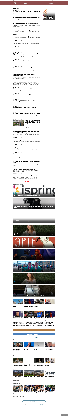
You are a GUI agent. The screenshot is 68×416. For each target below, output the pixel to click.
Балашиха (15, 10)
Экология (36, 0)
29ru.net (14, 310)
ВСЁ (29, 404)
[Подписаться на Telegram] (51, 0)
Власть (14, 339)
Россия (14, 352)
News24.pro (14, 369)
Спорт (33, 0)
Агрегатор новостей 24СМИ (34, 337)
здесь (46, 327)
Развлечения (16, 380)
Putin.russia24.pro (15, 341)
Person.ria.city (29, 0)
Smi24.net (14, 298)
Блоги (14, 368)
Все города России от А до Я (34, 401)
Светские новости (14, 336)
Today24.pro (14, 384)
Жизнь (14, 355)
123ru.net (53, 0)
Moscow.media (20, 0)
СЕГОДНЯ (41, 404)
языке (38, 327)
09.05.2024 (50, 3)
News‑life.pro (24, 0)
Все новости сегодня (18, 184)
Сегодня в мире (16, 383)
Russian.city (15, 0)
